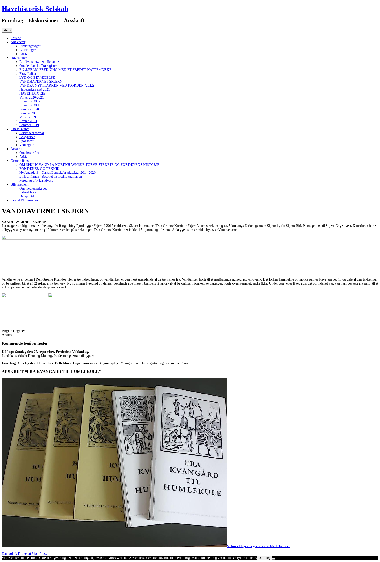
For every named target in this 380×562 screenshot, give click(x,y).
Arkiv (23, 54)
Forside (16, 38)
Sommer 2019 (29, 125)
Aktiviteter (18, 42)
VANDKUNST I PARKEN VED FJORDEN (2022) (56, 85)
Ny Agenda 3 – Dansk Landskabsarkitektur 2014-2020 (57, 172)
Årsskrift (17, 149)
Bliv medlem (19, 184)
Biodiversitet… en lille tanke (39, 62)
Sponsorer (26, 141)
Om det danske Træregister (38, 66)
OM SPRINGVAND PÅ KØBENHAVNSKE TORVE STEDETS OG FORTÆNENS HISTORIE (89, 164)
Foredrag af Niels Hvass (36, 180)
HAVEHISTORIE (32, 93)
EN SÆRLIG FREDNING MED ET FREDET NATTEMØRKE (65, 69)
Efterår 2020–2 (29, 101)
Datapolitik (27, 196)
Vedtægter (26, 145)
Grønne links (20, 160)
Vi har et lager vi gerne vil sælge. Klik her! (258, 546)
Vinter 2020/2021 (31, 97)
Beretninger (27, 50)
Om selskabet (20, 129)
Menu (7, 30)
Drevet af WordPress (32, 553)
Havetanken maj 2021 (34, 89)
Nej (268, 558)
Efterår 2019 (28, 121)
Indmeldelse (27, 192)
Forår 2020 (27, 113)
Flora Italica (27, 73)
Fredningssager (29, 46)
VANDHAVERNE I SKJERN (40, 81)
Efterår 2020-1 (29, 105)
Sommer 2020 (29, 109)
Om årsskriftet (29, 153)
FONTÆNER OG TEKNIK (39, 168)
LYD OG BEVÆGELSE (37, 77)
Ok (260, 558)
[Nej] (273, 559)
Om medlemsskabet (33, 188)
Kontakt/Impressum (24, 200)
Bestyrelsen (27, 137)
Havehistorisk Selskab (35, 9)
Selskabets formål (31, 133)
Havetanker (19, 58)
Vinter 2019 (27, 117)
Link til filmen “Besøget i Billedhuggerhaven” (51, 176)
